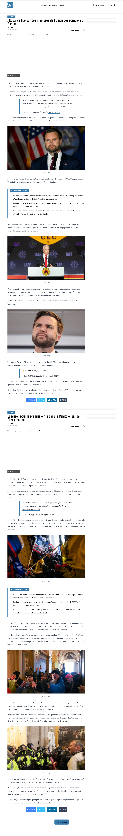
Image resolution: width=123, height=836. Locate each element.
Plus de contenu (61, 822)
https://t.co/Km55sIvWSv (56, 107)
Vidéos (61, 5)
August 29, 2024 (54, 112)
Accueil (44, 5)
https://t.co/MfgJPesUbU (31, 509)
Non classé (11, 16)
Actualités (53, 5)
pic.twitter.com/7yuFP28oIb (35, 370)
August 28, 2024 (49, 514)
